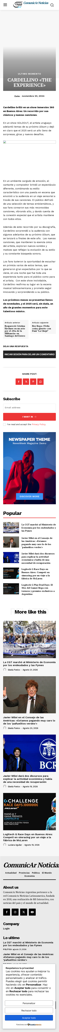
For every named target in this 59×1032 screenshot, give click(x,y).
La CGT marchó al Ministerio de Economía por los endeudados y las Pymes (39, 527)
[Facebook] (19, 381)
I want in (27, 417)
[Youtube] (32, 912)
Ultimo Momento (29, 74)
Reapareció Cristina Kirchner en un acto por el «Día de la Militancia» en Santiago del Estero (15, 331)
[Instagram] (15, 912)
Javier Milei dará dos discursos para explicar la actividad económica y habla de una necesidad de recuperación (38, 558)
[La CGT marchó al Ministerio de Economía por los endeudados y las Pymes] (11, 527)
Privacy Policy (38, 424)
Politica (7, 949)
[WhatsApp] (40, 381)
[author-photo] (5, 669)
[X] (26, 381)
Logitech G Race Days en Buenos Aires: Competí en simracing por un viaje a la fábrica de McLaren (36, 574)
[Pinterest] (33, 381)
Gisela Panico (14, 670)
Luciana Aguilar (15, 845)
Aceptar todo (29, 1017)
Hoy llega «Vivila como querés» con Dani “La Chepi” (41, 328)
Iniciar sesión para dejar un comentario (30, 354)
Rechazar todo (29, 1010)
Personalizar (29, 1003)
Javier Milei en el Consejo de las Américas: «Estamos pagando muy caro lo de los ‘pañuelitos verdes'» (37, 542)
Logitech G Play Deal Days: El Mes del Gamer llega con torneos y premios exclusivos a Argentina (38, 589)
